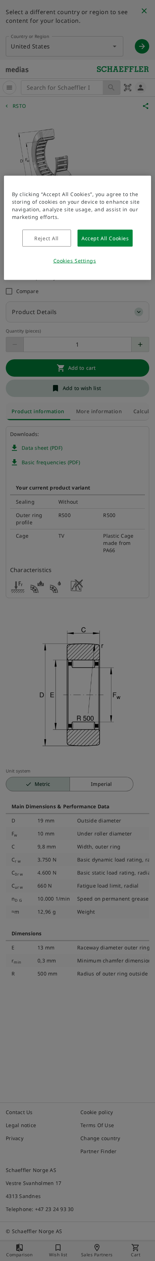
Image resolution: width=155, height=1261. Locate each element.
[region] (77, 227)
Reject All (46, 237)
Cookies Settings (74, 260)
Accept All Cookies (105, 237)
